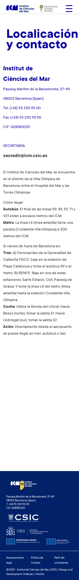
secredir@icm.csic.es (25, 155)
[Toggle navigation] (68, 8)
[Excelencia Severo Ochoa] (49, 8)
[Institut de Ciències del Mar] (20, 8)
